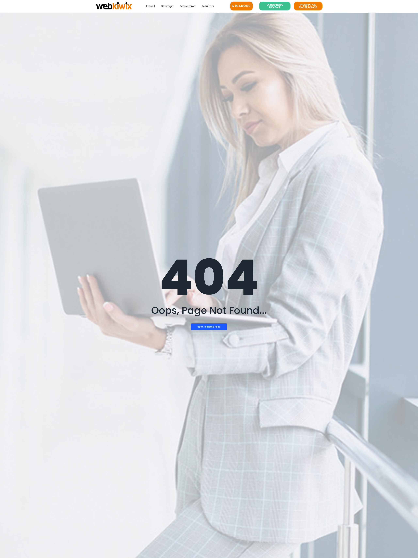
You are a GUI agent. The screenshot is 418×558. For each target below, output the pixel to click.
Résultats (208, 6)
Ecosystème (187, 6)
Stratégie (167, 6)
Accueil (150, 6)
